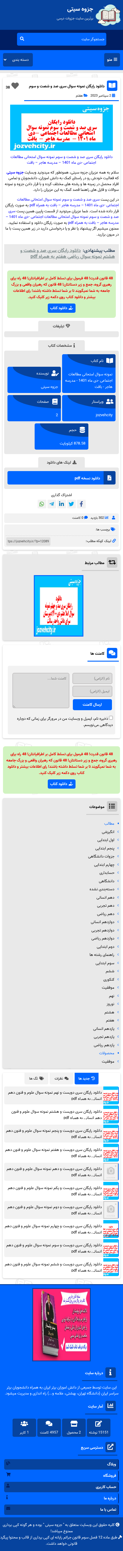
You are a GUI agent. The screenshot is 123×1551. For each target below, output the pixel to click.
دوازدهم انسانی (102, 922)
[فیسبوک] (81, 504)
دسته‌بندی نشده (102, 889)
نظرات (59, 1078)
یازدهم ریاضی (104, 1045)
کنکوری (108, 979)
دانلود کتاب (58, 308)
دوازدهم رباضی (102, 938)
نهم (111, 996)
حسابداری (106, 873)
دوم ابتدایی (105, 947)
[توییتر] (71, 504)
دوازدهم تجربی (102, 930)
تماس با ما (108, 1510)
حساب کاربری (106, 1487)
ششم (110, 971)
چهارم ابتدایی (104, 865)
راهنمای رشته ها (102, 955)
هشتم (109, 1012)
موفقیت (108, 988)
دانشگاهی (106, 881)
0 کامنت (77, 518)
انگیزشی (108, 832)
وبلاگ (111, 1464)
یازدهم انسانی (103, 1029)
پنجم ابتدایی (104, 848)
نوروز (110, 1004)
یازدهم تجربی (104, 1037)
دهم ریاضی (105, 914)
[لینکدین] (61, 504)
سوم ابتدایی (105, 963)
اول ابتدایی (105, 840)
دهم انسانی (105, 897)
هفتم (79, 95)
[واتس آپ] (42, 504)
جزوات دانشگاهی (101, 856)
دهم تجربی (105, 906)
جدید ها (84, 1078)
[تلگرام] (51, 504)
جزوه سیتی (15, 172)
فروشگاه (109, 1476)
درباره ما (110, 1498)
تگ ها (33, 1078)
